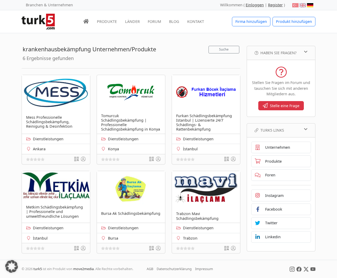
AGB (150, 268)
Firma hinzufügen (251, 21)
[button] (11, 266)
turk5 (37, 268)
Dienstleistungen (48, 138)
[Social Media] (292, 268)
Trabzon (190, 238)
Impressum (204, 268)
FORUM (154, 21)
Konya (113, 148)
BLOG (174, 21)
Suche (224, 49)
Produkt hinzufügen (294, 21)
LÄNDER (132, 21)
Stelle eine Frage (284, 105)
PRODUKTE (107, 21)
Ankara (39, 148)
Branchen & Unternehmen (49, 4)
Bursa (113, 238)
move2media (83, 268)
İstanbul (190, 148)
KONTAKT (195, 21)
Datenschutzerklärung (174, 268)
